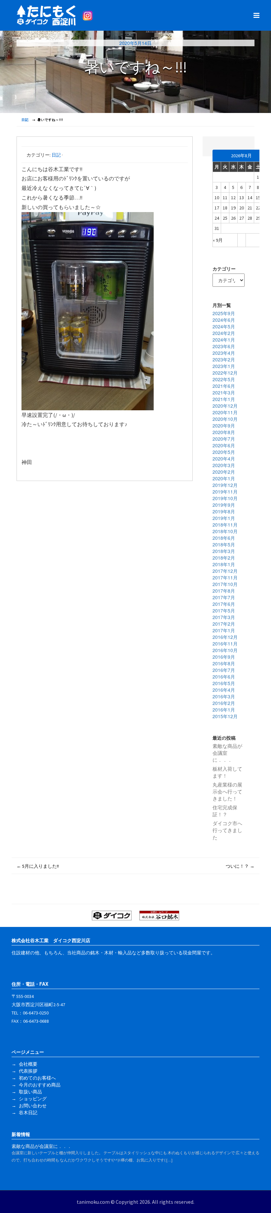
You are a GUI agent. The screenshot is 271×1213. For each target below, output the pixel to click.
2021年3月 (224, 392)
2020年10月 (225, 419)
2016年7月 (224, 670)
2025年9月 (224, 313)
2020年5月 (224, 452)
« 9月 (218, 240)
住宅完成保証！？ (225, 811)
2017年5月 (224, 610)
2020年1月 (224, 478)
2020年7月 (224, 438)
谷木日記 (28, 1113)
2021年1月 (224, 399)
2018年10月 (225, 531)
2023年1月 (224, 366)
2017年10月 (225, 584)
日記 (56, 155)
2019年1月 (224, 518)
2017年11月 (225, 577)
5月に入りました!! (38, 866)
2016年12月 (225, 637)
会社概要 (28, 1064)
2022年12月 (225, 372)
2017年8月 (224, 590)
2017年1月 (224, 630)
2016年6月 (224, 676)
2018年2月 (224, 557)
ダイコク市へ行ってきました (227, 830)
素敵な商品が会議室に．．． (227, 753)
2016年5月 (224, 683)
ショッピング (33, 1099)
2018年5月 (224, 544)
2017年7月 (224, 597)
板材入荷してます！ (227, 772)
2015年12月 (225, 716)
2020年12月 (225, 405)
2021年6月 (224, 386)
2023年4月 (224, 352)
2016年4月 (224, 689)
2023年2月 (224, 359)
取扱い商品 (30, 1092)
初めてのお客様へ (37, 1078)
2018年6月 (224, 537)
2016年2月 (224, 703)
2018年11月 (225, 524)
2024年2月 (224, 333)
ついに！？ (240, 866)
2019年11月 (225, 491)
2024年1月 (224, 339)
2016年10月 (225, 650)
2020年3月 (224, 465)
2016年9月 (224, 656)
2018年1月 (224, 564)
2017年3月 (224, 617)
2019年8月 (224, 511)
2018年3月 (224, 551)
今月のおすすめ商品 (39, 1085)
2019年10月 (225, 498)
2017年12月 (225, 571)
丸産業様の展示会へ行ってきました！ (227, 792)
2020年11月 (225, 412)
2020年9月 (224, 425)
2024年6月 (224, 319)
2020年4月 (224, 458)
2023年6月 (224, 346)
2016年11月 (225, 643)
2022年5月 (224, 379)
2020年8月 (224, 432)
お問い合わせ (33, 1106)
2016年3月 (224, 696)
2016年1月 (224, 709)
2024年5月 (224, 326)
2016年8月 (224, 663)
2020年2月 (224, 471)
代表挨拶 (28, 1071)
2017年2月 (224, 623)
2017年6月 (224, 604)
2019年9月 (224, 504)
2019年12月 (225, 485)
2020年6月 (224, 445)
